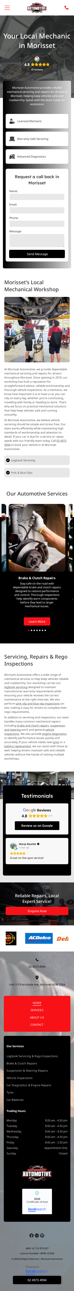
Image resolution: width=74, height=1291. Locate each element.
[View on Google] (13, 845)
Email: (13, 204)
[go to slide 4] (37, 630)
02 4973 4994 (37, 978)
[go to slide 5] (39, 630)
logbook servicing (16, 687)
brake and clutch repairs (33, 725)
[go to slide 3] (34, 630)
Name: (13, 191)
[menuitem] (37, 1014)
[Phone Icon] (66, 9)
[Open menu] (7, 7)
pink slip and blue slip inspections (38, 703)
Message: (15, 231)
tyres (56, 742)
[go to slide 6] (42, 630)
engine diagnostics (54, 734)
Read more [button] (17, 870)
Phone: (13, 218)
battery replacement (17, 746)
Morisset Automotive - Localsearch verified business (37, 1213)
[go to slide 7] (45, 630)
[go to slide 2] (31, 630)
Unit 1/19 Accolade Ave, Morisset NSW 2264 (37, 996)
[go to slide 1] (28, 630)
